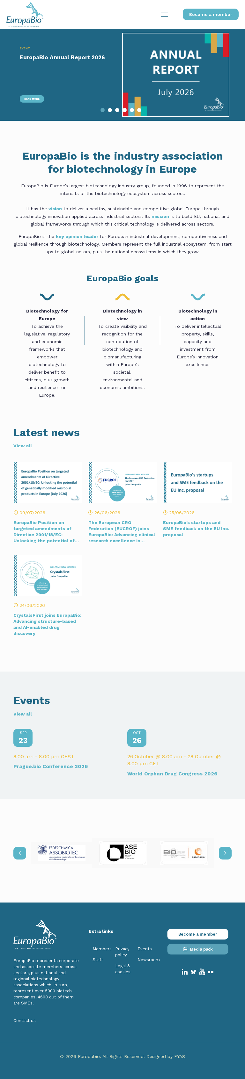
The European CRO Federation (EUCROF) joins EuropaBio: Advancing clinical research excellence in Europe (121, 534)
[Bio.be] (184, 853)
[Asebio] (123, 853)
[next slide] (225, 853)
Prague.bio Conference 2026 (50, 766)
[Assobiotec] (61, 853)
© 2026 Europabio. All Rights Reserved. (103, 1056)
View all (22, 445)
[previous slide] (19, 853)
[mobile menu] (164, 14)
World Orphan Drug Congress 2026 (172, 774)
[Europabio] (24, 14)
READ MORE (32, 98)
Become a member (210, 14)
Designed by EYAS (165, 1056)
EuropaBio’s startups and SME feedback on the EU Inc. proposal (196, 528)
